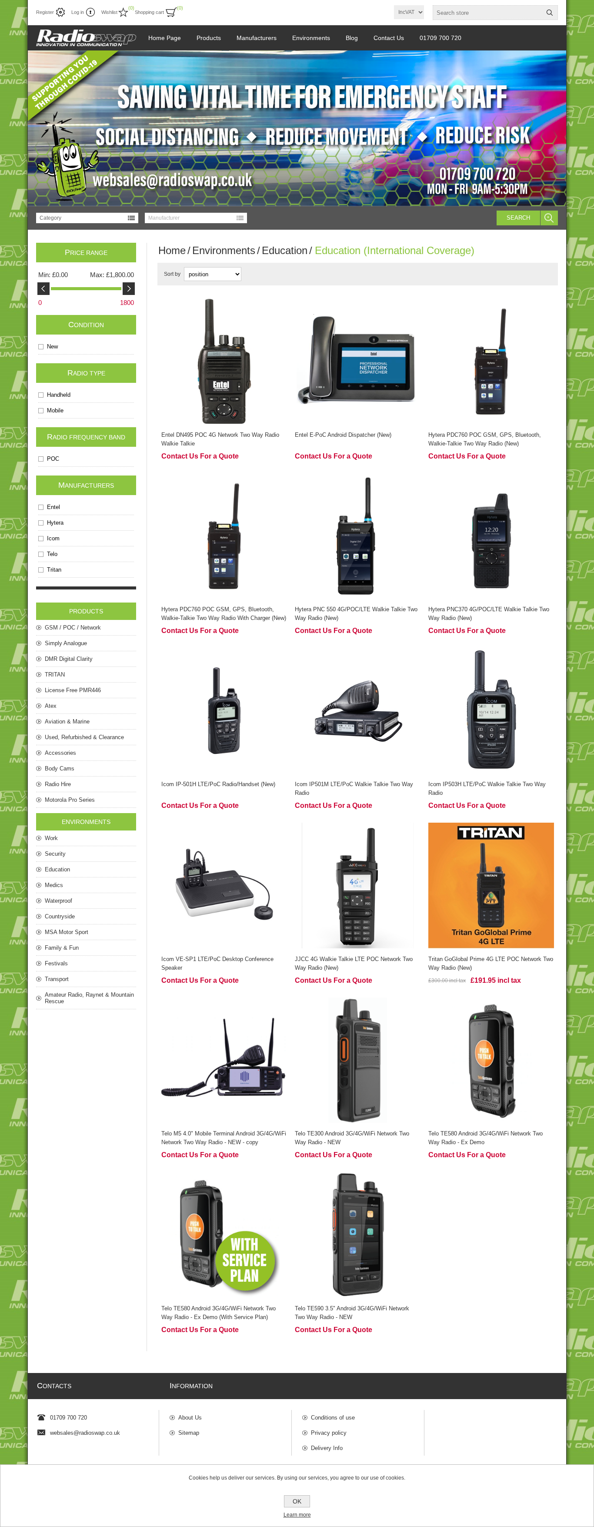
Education (284, 250)
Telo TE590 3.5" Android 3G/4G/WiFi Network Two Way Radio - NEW (352, 1312)
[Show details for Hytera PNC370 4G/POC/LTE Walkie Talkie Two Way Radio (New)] (491, 536)
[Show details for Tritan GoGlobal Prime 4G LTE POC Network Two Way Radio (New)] (491, 885)
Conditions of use (333, 1417)
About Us (190, 1417)
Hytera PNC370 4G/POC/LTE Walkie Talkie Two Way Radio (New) (488, 613)
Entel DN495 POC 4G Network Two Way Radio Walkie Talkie (220, 439)
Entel (53, 507)
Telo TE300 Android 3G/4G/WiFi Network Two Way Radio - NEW (352, 1137)
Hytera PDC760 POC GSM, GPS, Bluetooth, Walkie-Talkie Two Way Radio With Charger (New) (223, 613)
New (52, 346)
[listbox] (87, 218)
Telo (52, 554)
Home (172, 250)
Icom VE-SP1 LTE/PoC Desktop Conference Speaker (217, 963)
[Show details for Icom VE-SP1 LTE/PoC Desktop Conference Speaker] (224, 885)
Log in (77, 12)
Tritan (54, 569)
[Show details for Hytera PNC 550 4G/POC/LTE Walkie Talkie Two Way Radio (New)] (357, 536)
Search (518, 217)
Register (45, 12)
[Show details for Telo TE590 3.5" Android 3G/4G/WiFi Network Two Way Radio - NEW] (357, 1235)
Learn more (297, 1515)
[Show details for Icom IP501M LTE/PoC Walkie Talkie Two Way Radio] (357, 711)
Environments (223, 250)
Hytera (55, 522)
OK (297, 1501)
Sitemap (188, 1433)
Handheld (58, 395)
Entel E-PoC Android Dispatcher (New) (343, 435)
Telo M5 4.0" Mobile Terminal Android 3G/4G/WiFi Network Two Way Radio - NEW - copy (223, 1137)
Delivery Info (327, 1448)
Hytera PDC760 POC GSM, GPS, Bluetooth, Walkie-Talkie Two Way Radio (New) (484, 439)
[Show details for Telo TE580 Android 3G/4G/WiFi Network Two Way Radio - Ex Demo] (491, 1060)
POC (53, 458)
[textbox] (487, 13)
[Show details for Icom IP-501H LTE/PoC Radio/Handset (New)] (224, 711)
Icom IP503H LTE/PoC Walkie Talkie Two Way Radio (487, 788)
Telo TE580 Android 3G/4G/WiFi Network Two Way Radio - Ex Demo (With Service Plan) (218, 1312)
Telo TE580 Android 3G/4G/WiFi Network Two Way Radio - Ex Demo (485, 1137)
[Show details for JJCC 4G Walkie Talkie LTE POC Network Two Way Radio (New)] (357, 885)
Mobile (55, 410)
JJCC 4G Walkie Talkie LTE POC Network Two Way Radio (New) (354, 963)
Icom (53, 538)
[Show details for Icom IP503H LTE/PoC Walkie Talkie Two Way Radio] (491, 711)
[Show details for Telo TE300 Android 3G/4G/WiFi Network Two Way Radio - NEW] (357, 1060)
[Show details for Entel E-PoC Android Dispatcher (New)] (357, 361)
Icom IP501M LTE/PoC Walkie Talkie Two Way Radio (354, 788)
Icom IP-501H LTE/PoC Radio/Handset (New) (218, 784)
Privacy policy (329, 1433)
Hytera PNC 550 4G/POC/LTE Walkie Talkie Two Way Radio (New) (356, 613)
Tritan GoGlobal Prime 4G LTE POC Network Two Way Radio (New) (490, 963)
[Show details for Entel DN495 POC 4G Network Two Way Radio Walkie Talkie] (224, 361)
